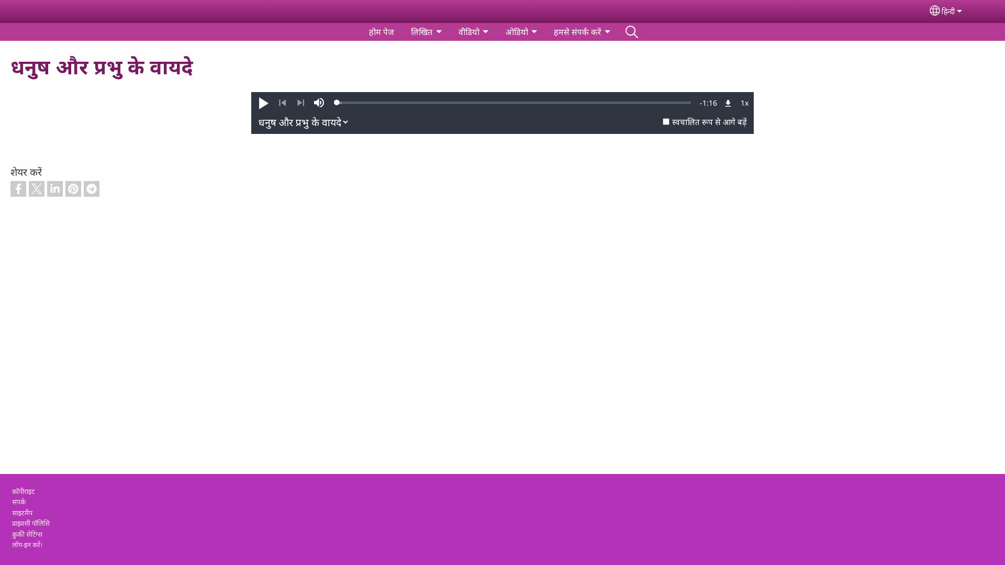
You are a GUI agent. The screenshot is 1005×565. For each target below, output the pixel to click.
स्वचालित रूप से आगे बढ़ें (709, 122)
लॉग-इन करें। (27, 544)
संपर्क (19, 501)
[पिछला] (282, 103)
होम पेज (381, 32)
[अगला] (301, 103)
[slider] (514, 102)
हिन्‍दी (948, 11)
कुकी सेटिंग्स (27, 534)
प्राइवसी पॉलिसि (31, 523)
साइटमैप (22, 512)
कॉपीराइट (23, 491)
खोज (631, 32)
